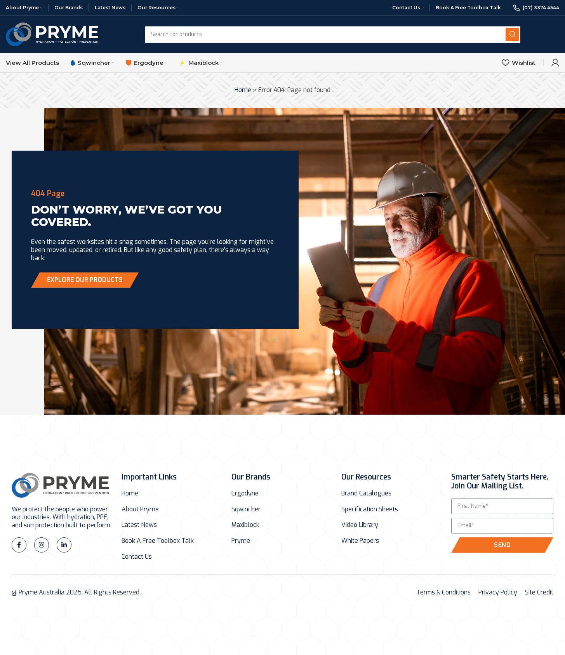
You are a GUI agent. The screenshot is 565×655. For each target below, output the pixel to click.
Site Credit (539, 592)
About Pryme (140, 509)
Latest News (139, 525)
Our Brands (250, 477)
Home (243, 90)
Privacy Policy (497, 592)
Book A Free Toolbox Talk (158, 541)
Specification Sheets (369, 509)
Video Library (359, 525)
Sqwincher (246, 509)
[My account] (555, 62)
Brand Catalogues (366, 493)
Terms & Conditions (443, 592)
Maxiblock (245, 525)
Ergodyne (245, 493)
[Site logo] (52, 34)
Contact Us (137, 557)
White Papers (360, 541)
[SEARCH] (512, 34)
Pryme (240, 541)
